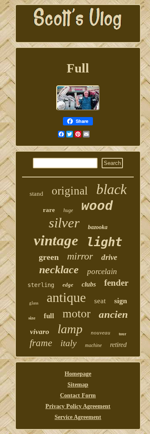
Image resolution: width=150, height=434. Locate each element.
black (111, 189)
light (104, 242)
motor (76, 313)
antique (66, 297)
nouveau (100, 332)
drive (109, 257)
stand (36, 193)
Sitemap (78, 385)
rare (49, 210)
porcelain (102, 271)
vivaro (39, 331)
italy (68, 343)
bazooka (98, 227)
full (49, 316)
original (70, 191)
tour (122, 334)
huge (68, 210)
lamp (70, 329)
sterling (41, 285)
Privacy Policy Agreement (77, 406)
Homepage (78, 374)
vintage (56, 240)
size (31, 317)
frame (41, 343)
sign (120, 301)
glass (33, 302)
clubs (89, 284)
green (49, 257)
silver (64, 222)
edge (67, 285)
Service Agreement (78, 417)
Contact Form (78, 395)
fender (116, 283)
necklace (59, 270)
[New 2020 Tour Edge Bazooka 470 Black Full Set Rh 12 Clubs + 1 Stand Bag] (77, 109)
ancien (113, 314)
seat (100, 301)
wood (97, 206)
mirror (80, 256)
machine (93, 345)
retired (118, 344)
